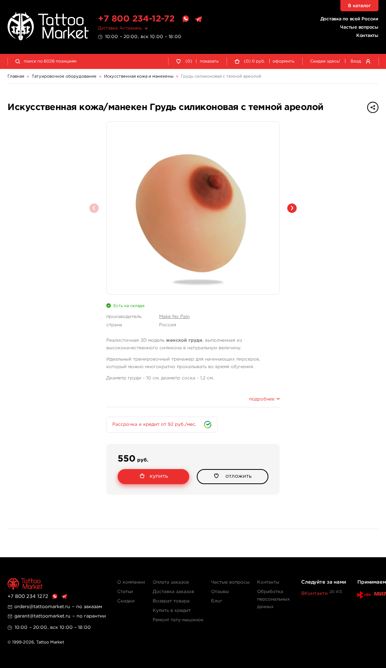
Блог (216, 601)
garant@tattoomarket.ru (42, 616)
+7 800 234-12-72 (136, 19)
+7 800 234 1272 (28, 597)
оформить (283, 61)
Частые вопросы (359, 27)
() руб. (254, 61)
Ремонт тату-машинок (178, 620)
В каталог (359, 6)
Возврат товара (171, 601)
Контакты (367, 36)
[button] (292, 208)
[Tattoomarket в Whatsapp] (185, 19)
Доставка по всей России (349, 19)
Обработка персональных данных (273, 599)
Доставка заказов (173, 592)
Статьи (125, 592)
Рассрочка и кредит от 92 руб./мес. (154, 424)
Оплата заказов (171, 582)
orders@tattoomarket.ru (42, 607)
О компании (131, 582)
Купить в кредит (172, 610)
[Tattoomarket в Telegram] (198, 19)
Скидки (126, 601)
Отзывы (220, 592)
